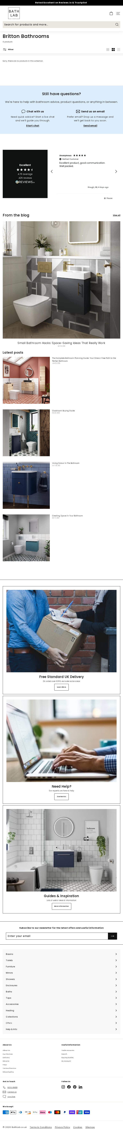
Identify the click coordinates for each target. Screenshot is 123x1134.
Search (64, 1054)
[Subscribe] (112, 936)
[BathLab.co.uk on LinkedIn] (80, 1087)
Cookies (77, 1127)
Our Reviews (8, 1054)
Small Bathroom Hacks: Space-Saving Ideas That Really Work (61, 343)
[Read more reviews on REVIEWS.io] (25, 182)
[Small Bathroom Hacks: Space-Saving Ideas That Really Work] (61, 280)
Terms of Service (9, 1068)
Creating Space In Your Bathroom (67, 515)
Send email (90, 125)
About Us (6, 1050)
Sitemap (90, 1127)
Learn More (61, 687)
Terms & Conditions (41, 1127)
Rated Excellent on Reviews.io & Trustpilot (61, 2)
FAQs (5, 1065)
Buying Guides (68, 1058)
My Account (66, 1061)
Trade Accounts (68, 1050)
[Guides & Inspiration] (61, 850)
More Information (61, 906)
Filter (11, 49)
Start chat (32, 125)
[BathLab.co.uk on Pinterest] (74, 1087)
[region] (84, 171)
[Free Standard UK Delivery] (61, 631)
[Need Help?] (61, 741)
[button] (52, 171)
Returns (6, 1061)
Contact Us (61, 797)
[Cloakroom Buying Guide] (26, 432)
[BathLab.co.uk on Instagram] (63, 1087)
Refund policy (8, 1072)
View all (116, 215)
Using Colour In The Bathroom (66, 463)
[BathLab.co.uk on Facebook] (69, 1087)
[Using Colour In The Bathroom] (26, 485)
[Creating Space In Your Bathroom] (26, 537)
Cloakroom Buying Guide (63, 410)
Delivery (6, 1058)
